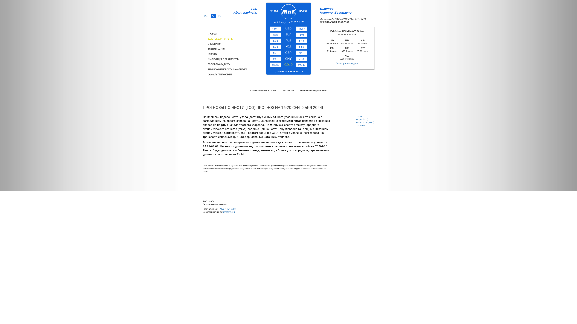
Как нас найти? (216, 49)
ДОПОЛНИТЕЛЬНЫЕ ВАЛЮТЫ (288, 71)
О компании (214, 44)
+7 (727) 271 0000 (227, 209)
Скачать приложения (220, 74)
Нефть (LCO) (362, 119)
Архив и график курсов (263, 90)
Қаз (206, 16)
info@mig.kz (229, 212)
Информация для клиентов (223, 59)
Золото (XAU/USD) (365, 122)
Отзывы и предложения (313, 90)
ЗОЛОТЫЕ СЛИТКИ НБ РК (220, 39)
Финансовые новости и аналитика (227, 69)
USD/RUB (360, 125)
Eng (220, 16)
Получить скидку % (219, 64)
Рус (213, 16)
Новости (212, 54)
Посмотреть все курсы (347, 63)
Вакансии (288, 90)
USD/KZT (360, 116)
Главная (212, 34)
